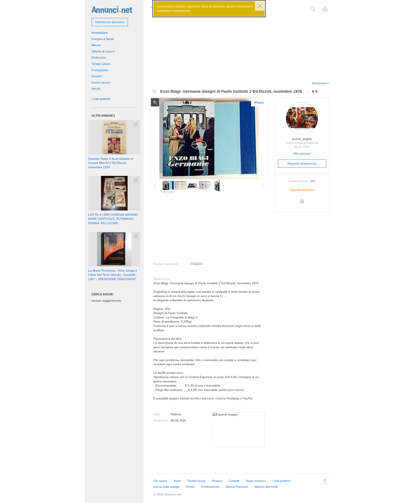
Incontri (96, 76)
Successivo (319, 83)
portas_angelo (302, 139)
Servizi (96, 45)
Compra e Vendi (102, 39)
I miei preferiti (100, 99)
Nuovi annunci (255, 481)
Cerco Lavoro (100, 82)
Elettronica (98, 57)
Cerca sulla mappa (166, 486)
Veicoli (95, 88)
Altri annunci (301, 153)
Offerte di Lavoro (103, 51)
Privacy (217, 481)
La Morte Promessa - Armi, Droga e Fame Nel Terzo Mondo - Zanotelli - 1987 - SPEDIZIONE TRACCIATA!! (112, 275)
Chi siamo (160, 481)
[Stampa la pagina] (302, 205)
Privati (190, 486)
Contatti (234, 481)
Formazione (99, 70)
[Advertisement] (240, 44)
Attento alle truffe (266, 486)
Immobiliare (99, 32)
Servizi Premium (237, 486)
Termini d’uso (196, 481)
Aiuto (177, 481)
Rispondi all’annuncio (302, 163)
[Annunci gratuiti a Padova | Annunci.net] (111, 9)
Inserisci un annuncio (109, 22)
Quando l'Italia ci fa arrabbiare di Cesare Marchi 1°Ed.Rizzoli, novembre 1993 (110, 163)
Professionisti (210, 486)
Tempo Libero (100, 64)
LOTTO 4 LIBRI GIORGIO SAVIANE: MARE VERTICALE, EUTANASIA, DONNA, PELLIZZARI (113, 219)
